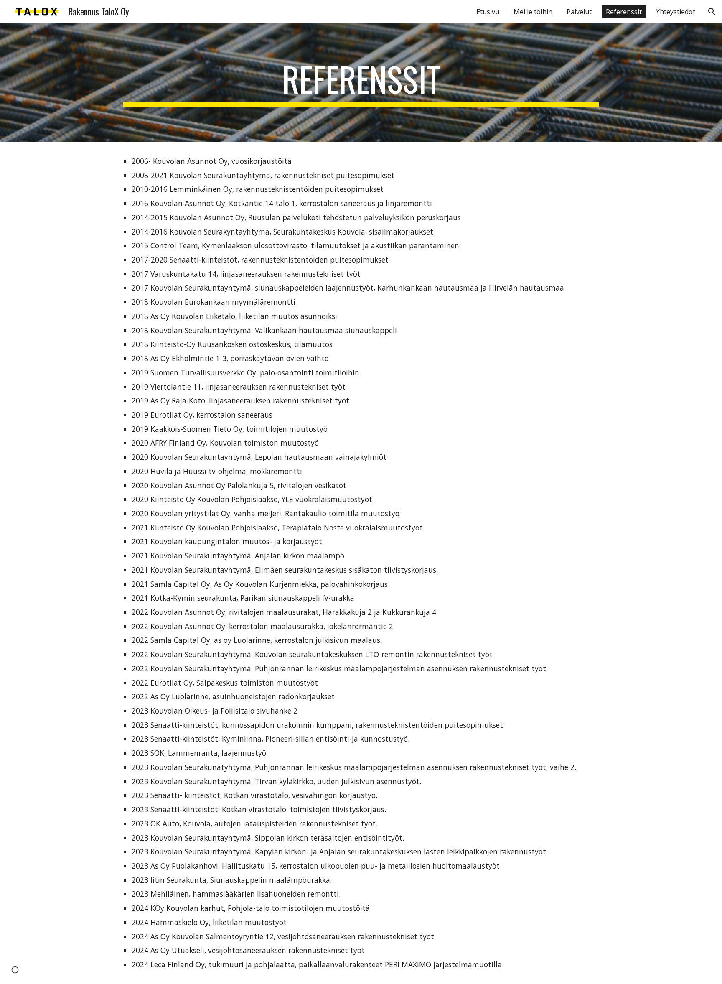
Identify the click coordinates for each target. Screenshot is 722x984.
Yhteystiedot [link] (675, 11)
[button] (712, 12)
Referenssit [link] (624, 11)
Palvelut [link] (579, 11)
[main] (361, 82)
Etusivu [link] (487, 11)
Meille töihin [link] (533, 11)
